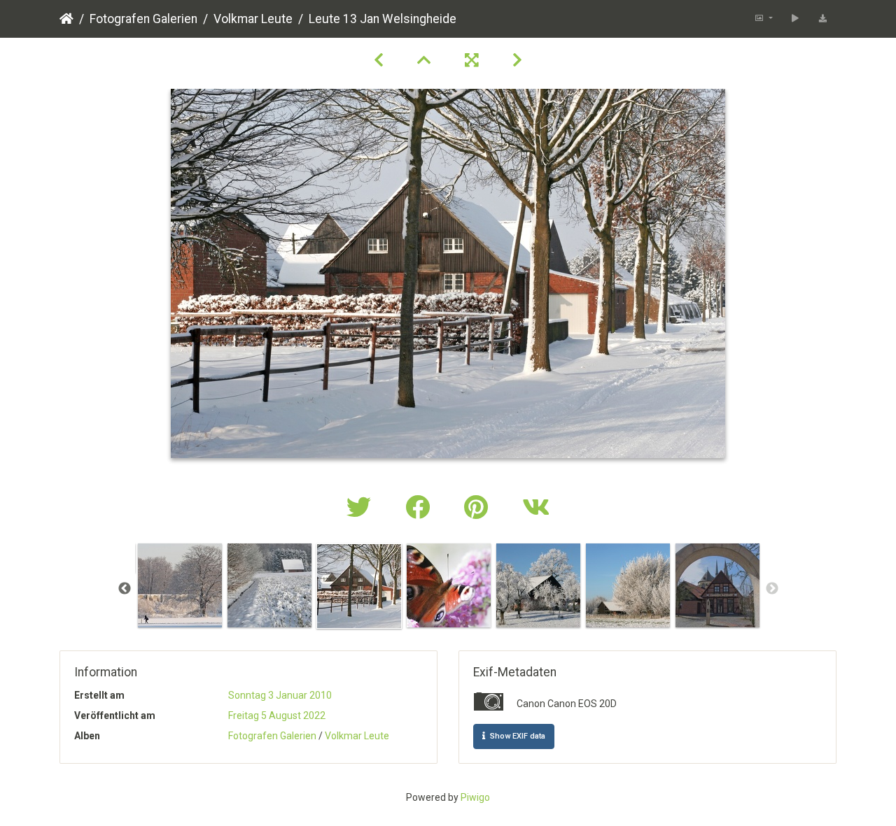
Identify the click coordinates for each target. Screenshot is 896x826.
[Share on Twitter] (361, 508)
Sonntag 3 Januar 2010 (280, 695)
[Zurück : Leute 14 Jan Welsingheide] (378, 60)
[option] (180, 585)
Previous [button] (125, 589)
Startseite (66, 19)
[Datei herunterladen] (822, 19)
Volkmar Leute (253, 19)
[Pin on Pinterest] (479, 508)
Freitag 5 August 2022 (277, 715)
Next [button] (772, 589)
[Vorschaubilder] (424, 60)
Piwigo (475, 797)
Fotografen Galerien (143, 19)
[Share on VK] (536, 508)
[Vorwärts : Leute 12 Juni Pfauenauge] (517, 60)
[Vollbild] (472, 60)
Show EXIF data (516, 736)
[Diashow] (794, 19)
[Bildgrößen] (763, 19)
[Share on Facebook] (420, 508)
